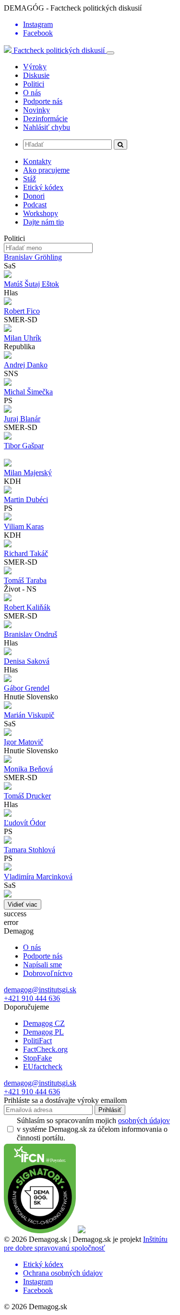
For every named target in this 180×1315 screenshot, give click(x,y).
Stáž (29, 179)
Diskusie (36, 75)
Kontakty (37, 161)
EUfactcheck (42, 1066)
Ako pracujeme (46, 170)
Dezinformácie (45, 118)
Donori (34, 196)
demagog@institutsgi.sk (40, 990)
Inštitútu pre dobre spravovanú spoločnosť (86, 1243)
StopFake (37, 1058)
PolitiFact (37, 1041)
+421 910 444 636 (32, 998)
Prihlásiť (109, 1109)
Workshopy (40, 213)
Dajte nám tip (43, 222)
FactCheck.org (45, 1049)
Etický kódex (43, 187)
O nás (32, 93)
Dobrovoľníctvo (47, 973)
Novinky (36, 110)
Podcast (35, 205)
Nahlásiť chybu (46, 127)
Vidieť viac (22, 904)
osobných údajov (144, 1120)
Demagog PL (43, 1032)
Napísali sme (42, 965)
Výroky (35, 67)
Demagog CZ (44, 1023)
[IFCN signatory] (40, 1230)
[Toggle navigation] (110, 52)
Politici (33, 84)
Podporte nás (42, 101)
